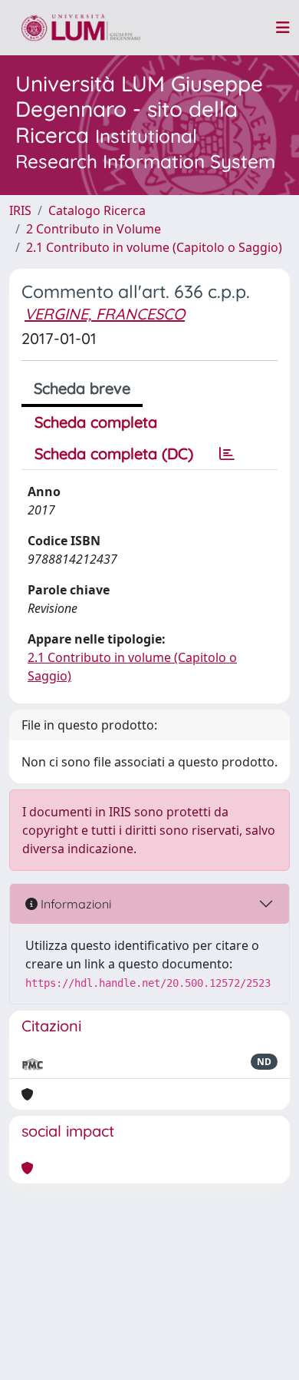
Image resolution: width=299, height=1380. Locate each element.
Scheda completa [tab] (95, 422)
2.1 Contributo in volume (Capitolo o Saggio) (154, 247)
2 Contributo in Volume (93, 228)
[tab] (227, 454)
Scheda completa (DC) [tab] (113, 453)
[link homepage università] (81, 27)
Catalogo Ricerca (97, 210)
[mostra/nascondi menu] (283, 27)
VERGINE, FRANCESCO (105, 313)
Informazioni (74, 904)
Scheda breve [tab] (82, 388)
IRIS (20, 210)
